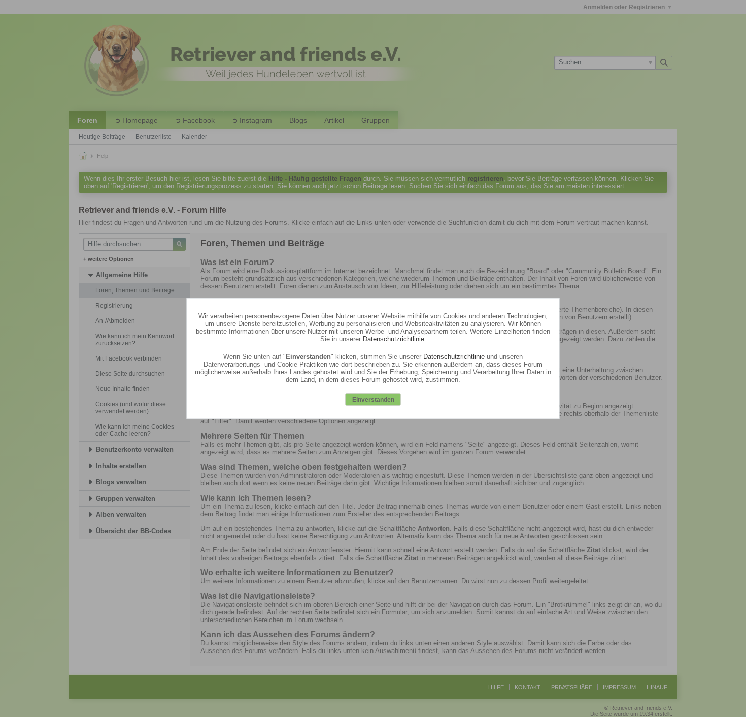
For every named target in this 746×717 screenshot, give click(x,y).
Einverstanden (373, 399)
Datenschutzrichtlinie (393, 338)
